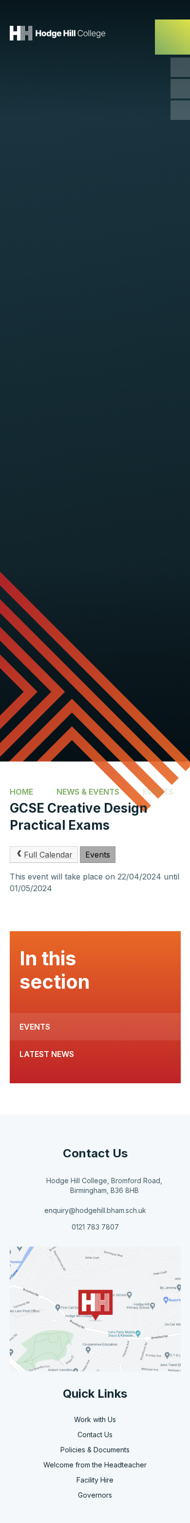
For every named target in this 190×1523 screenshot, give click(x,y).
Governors (95, 1495)
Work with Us (95, 1419)
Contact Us (95, 1434)
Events (158, 792)
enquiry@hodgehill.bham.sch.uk (95, 1210)
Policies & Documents (95, 1449)
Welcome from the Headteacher (95, 1465)
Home (21, 792)
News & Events (88, 792)
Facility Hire (95, 1480)
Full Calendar (48, 854)
